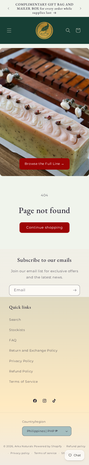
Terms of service (45, 453)
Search (15, 320)
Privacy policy (20, 453)
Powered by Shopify (48, 446)
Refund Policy (21, 371)
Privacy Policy (21, 361)
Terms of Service (23, 381)
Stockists (17, 330)
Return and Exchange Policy (33, 350)
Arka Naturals (24, 446)
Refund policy (76, 446)
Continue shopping (44, 227)
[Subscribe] (75, 290)
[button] (9, 30)
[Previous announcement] (8, 8)
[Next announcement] (81, 8)
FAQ (13, 340)
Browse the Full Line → (44, 164)
